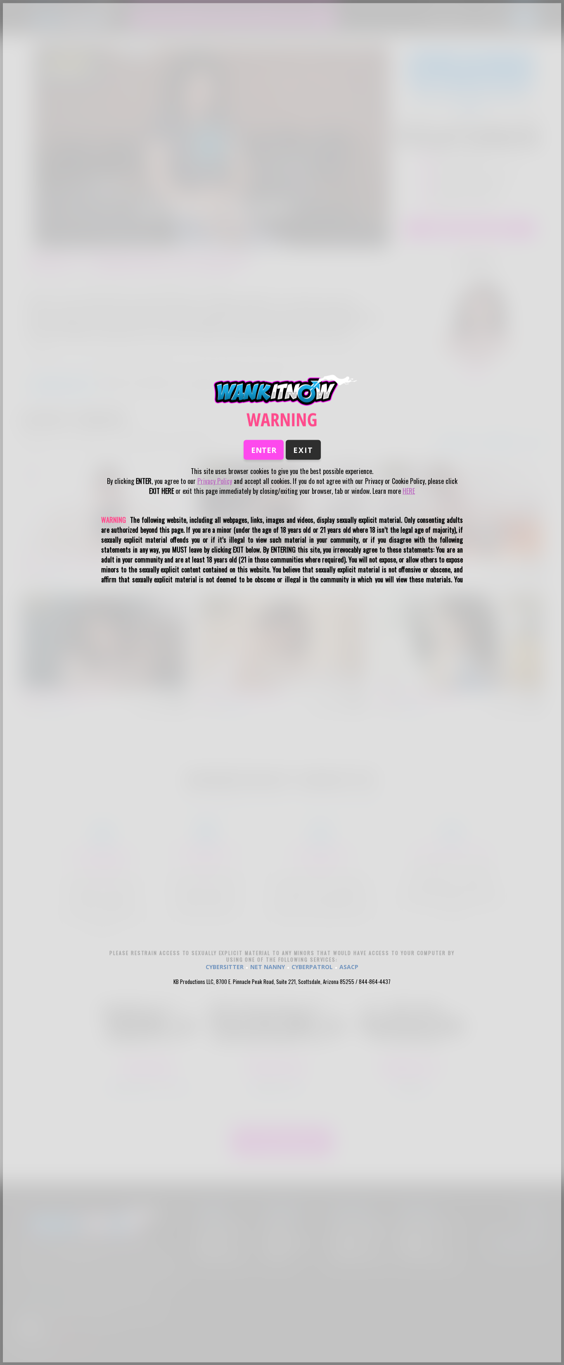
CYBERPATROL (312, 966)
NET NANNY (267, 966)
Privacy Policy (214, 481)
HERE (409, 491)
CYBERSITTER (225, 966)
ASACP (348, 966)
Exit (303, 450)
